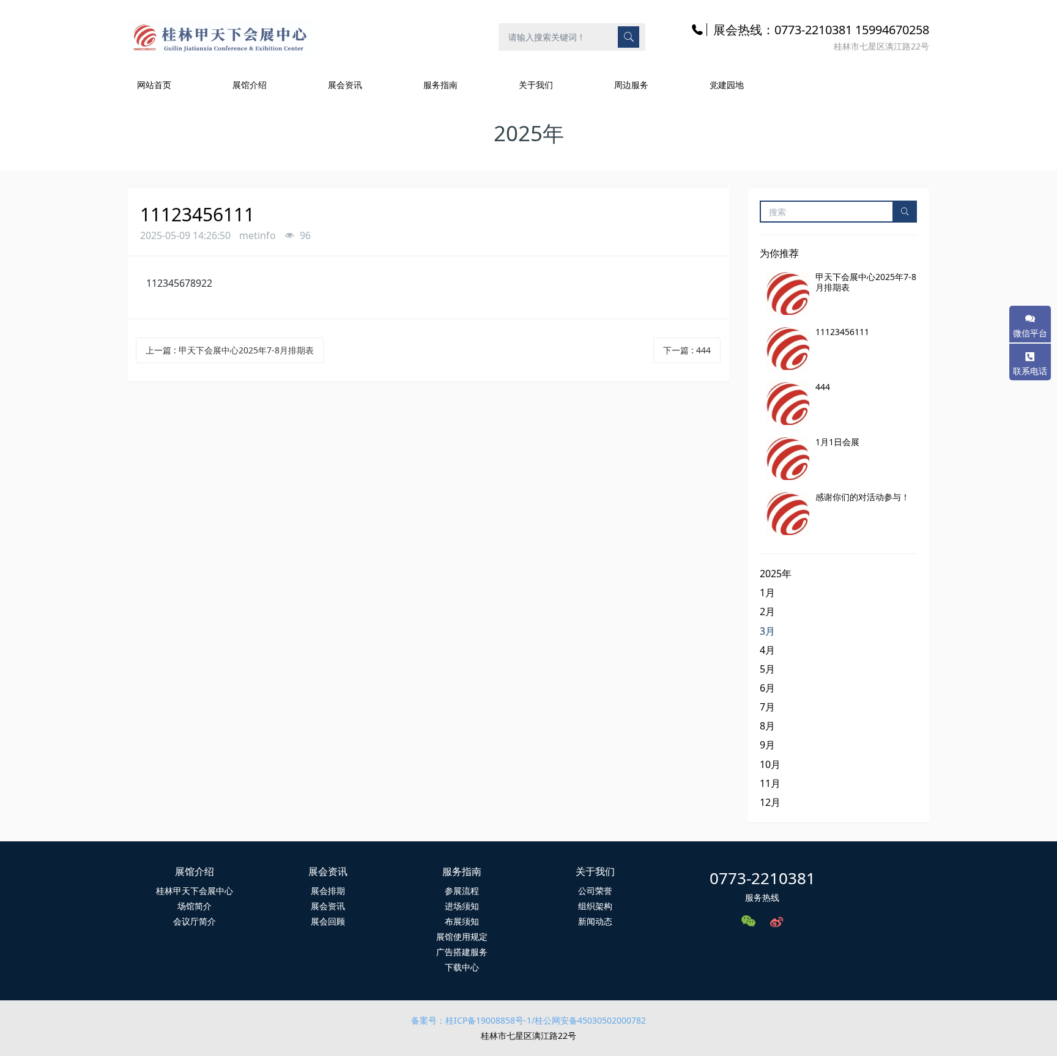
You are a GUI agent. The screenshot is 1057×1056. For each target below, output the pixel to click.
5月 (767, 669)
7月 (767, 707)
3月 (767, 631)
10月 (770, 764)
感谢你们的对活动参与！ (862, 497)
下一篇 (687, 350)
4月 (767, 650)
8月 (767, 726)
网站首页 (154, 84)
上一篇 (230, 350)
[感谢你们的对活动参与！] (787, 513)
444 (822, 387)
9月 (767, 744)
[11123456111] (787, 348)
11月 (770, 783)
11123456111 (842, 332)
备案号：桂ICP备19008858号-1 (471, 1020)
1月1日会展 (837, 442)
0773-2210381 (762, 878)
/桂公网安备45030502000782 (589, 1020)
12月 (770, 802)
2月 (767, 611)
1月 (767, 592)
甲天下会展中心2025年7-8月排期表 (865, 282)
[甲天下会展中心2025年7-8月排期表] (787, 293)
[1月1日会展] (787, 458)
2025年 (776, 573)
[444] (787, 403)
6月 (767, 688)
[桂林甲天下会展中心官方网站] (220, 36)
